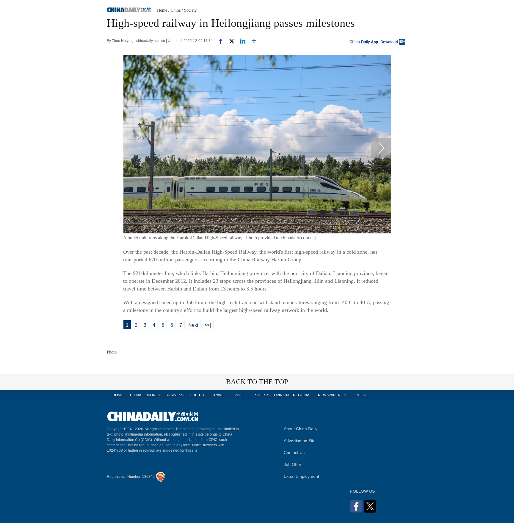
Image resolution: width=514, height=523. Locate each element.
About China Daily (300, 428)
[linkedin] (240, 41)
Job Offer (292, 464)
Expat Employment (301, 476)
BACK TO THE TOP (257, 382)
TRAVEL (219, 395)
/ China (174, 10)
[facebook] (218, 41)
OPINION (281, 395)
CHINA (135, 395)
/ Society (189, 10)
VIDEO (239, 395)
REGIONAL (302, 395)
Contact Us (294, 452)
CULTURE (198, 395)
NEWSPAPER (329, 395)
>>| (207, 325)
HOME (117, 395)
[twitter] (229, 41)
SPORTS (262, 395)
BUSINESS (174, 395)
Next (193, 325)
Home (162, 10)
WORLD (153, 395)
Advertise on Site (300, 440)
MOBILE (363, 395)
